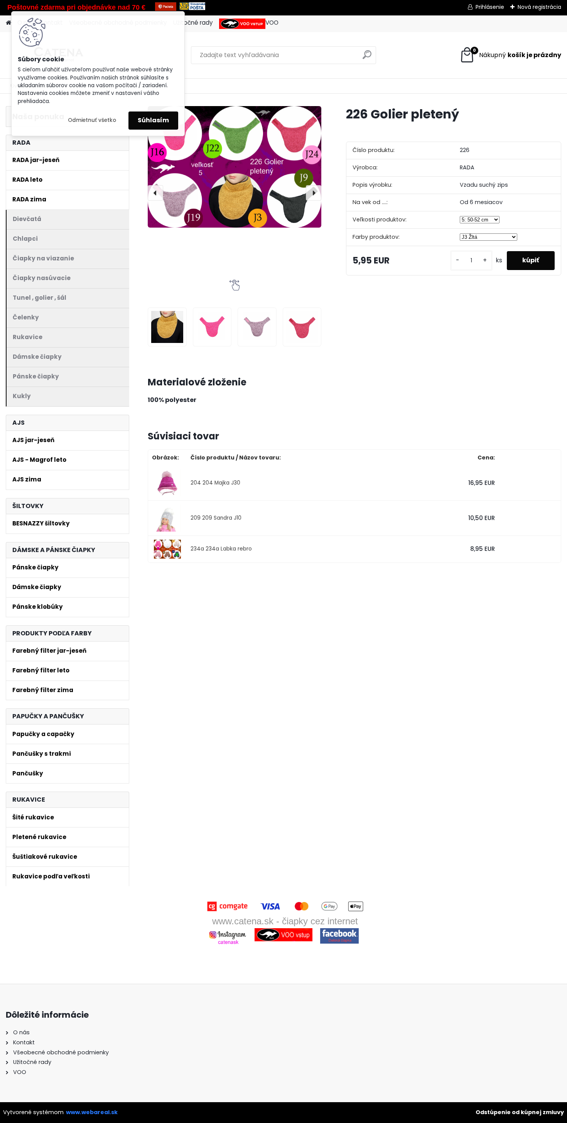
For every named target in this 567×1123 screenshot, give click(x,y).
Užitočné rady (193, 23)
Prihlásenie (490, 7)
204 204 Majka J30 (215, 482)
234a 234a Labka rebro (221, 548)
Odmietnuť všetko (92, 120)
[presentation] (155, 193)
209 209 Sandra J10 (216, 518)
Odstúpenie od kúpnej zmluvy (520, 1112)
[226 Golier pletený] (234, 166)
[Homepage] (8, 22)
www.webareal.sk (92, 1112)
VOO (271, 23)
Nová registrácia (539, 7)
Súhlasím (153, 120)
